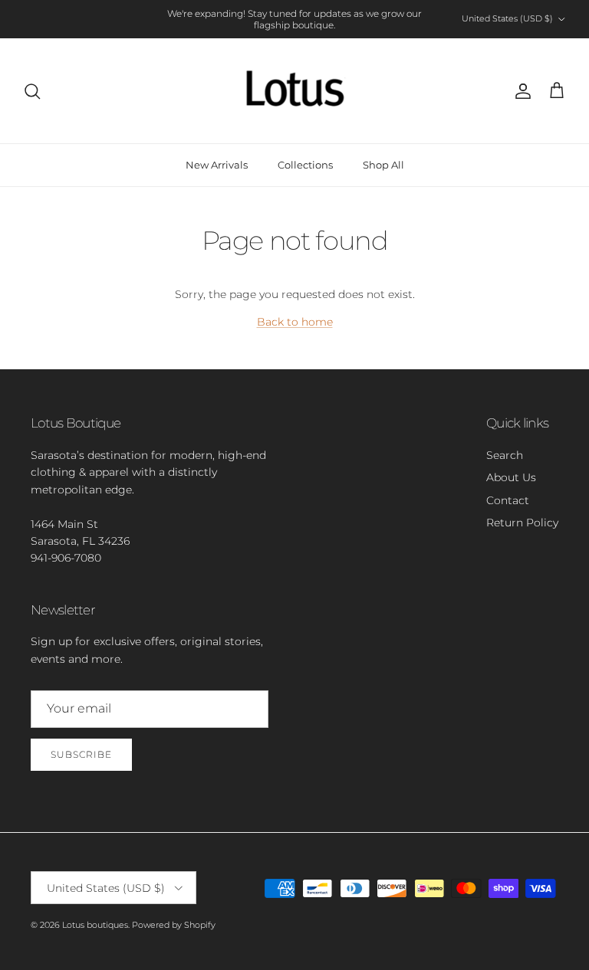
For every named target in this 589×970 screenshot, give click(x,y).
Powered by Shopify (174, 924)
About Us (511, 477)
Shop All (383, 165)
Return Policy (522, 522)
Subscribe (81, 754)
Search (504, 455)
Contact (507, 500)
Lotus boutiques (95, 924)
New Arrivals (217, 165)
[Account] (520, 91)
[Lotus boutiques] (294, 91)
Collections (305, 165)
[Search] (32, 91)
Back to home (295, 322)
